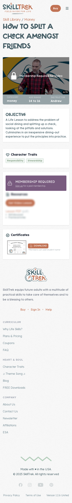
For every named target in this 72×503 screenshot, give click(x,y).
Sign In (35, 309)
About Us (9, 404)
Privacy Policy (11, 495)
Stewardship (35, 160)
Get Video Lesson (20, 203)
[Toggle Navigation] (67, 8)
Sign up (19, 186)
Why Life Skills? (12, 329)
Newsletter (10, 418)
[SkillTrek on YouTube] (40, 485)
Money (29, 19)
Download (40, 246)
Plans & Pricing (12, 336)
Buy (23, 309)
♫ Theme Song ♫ (14, 373)
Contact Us (10, 411)
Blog (6, 380)
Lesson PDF (13, 211)
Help (48, 309)
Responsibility (15, 160)
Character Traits (13, 366)
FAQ (6, 350)
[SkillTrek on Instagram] (29, 485)
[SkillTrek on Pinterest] (51, 485)
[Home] (18, 8)
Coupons (9, 343)
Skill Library (12, 19)
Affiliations (9, 425)
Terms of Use (33, 495)
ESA (5, 432)
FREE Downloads (14, 387)
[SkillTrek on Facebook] (20, 485)
